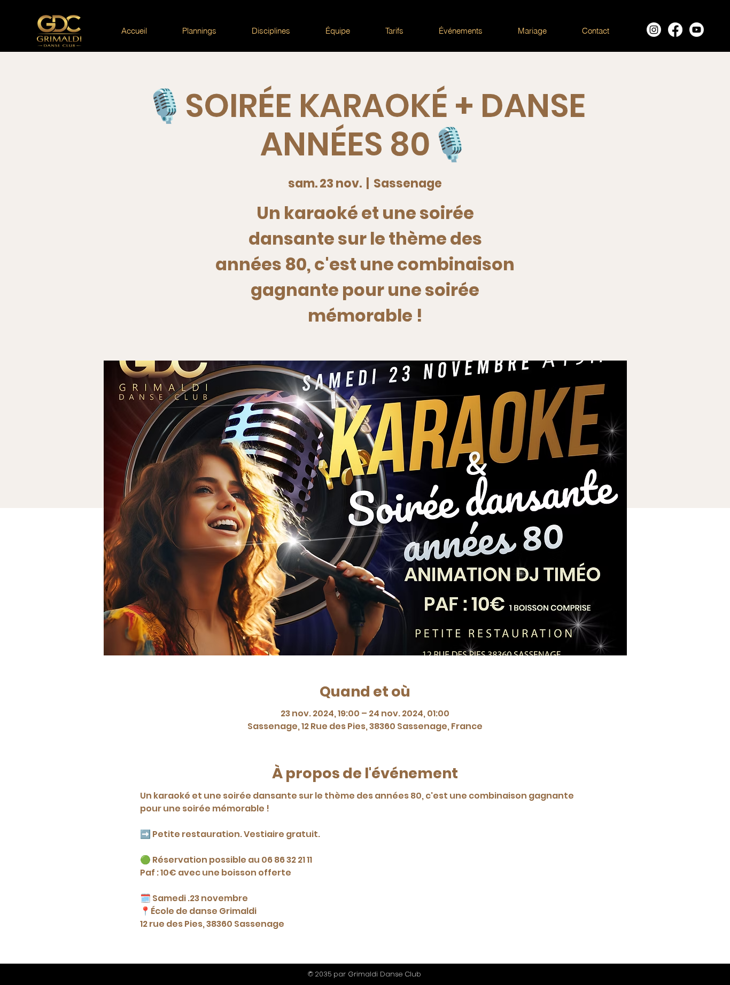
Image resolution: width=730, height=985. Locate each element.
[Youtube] (696, 29)
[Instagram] (654, 29)
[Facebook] (675, 29)
